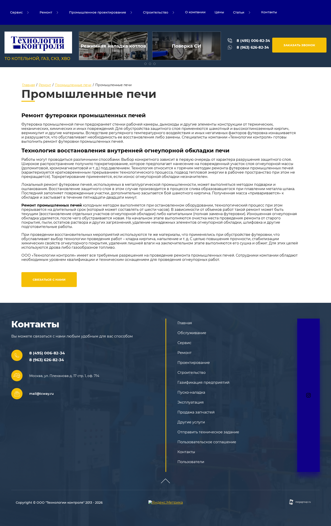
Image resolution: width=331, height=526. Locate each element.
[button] (299, 45)
